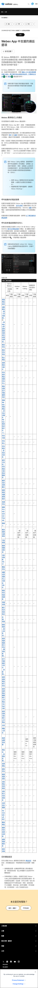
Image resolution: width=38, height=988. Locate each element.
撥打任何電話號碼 (13, 229)
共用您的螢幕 (3, 805)
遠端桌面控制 (3, 776)
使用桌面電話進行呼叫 (3, 681)
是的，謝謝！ (12, 908)
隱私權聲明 (5, 967)
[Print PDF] (14, 35)
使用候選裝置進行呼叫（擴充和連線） (3, 647)
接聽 (15, 135)
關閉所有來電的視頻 (3, 832)
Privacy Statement (18, 980)
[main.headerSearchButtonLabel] (28, 3)
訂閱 (20, 34)
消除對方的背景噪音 (3, 795)
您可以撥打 (19, 205)
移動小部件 (3, 731)
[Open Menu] (36, 4)
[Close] (35, 972)
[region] (19, 978)
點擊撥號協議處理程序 (3, 494)
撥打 (10, 135)
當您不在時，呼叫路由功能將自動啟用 (3, 468)
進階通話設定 (3, 302)
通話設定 (28, 861)
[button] (32, 4)
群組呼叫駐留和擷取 (3, 595)
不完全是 (26, 908)
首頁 (2, 12)
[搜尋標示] (28, 4)
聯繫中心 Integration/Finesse (3, 513)
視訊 (9, 76)
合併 (3, 725)
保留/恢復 (3, 619)
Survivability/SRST (3, 815)
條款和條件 (5, 964)
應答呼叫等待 (3, 352)
